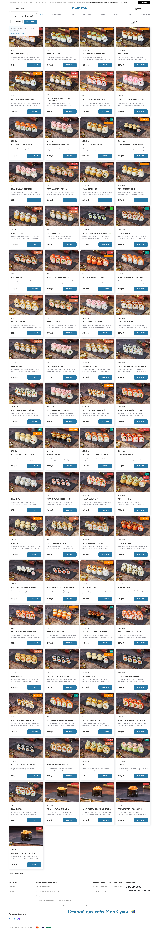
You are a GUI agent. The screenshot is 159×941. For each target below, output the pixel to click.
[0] (146, 9)
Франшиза (118, 887)
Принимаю (144, 2)
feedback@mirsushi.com (138, 891)
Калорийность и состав (44, 896)
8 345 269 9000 (20, 9)
